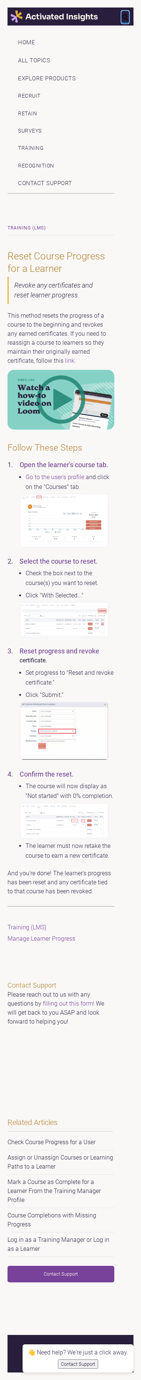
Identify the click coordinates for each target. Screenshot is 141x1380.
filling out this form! (68, 1003)
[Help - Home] (70, 17)
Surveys (30, 131)
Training (31, 148)
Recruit (29, 96)
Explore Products (47, 78)
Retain (27, 113)
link (69, 360)
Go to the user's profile (55, 477)
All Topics (34, 60)
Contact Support (45, 183)
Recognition (36, 166)
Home (26, 42)
